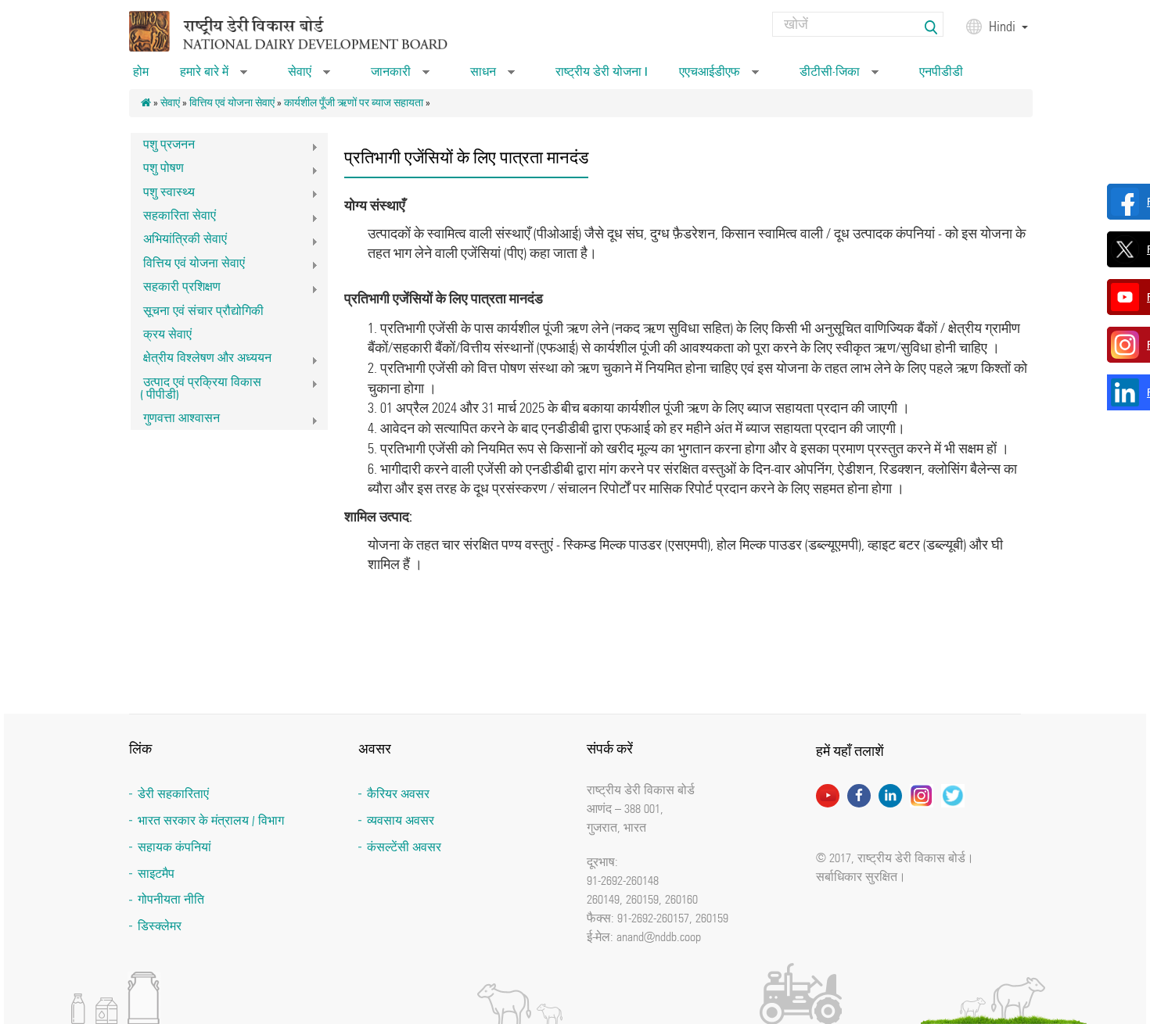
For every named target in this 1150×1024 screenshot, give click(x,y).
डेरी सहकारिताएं (173, 793)
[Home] (308, 30)
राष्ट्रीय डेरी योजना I (601, 71)
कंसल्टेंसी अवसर (404, 847)
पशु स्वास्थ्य (163, 194)
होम (141, 71)
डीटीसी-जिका (839, 76)
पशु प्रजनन (163, 146)
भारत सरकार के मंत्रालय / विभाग (211, 820)
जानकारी (400, 76)
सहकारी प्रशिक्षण (176, 289)
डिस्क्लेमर (159, 925)
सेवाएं (309, 76)
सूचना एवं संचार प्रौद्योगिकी (203, 310)
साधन (492, 76)
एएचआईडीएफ (719, 76)
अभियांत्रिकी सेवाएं (179, 241)
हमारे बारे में (213, 76)
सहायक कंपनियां (174, 847)
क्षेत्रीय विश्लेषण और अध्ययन (201, 360)
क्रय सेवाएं (167, 334)
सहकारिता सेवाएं (173, 217)
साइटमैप (156, 873)
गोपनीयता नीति (171, 899)
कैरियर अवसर (398, 793)
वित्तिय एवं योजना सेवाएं (232, 102)
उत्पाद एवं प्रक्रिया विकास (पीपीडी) (196, 388)
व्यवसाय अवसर (400, 820)
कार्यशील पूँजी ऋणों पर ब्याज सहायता (353, 102)
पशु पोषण (157, 170)
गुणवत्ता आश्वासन (175, 420)
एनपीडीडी (941, 71)
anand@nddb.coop (658, 936)
